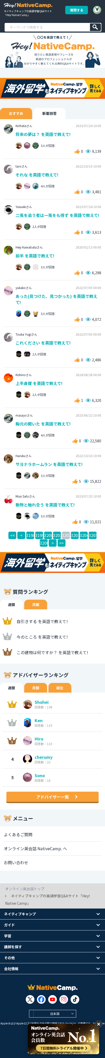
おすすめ (16, 113)
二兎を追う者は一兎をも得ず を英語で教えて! (57, 215)
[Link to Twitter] (30, 999)
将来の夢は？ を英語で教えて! (43, 134)
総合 (59, 687)
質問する (76, 10)
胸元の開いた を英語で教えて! (43, 424)
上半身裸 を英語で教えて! (39, 383)
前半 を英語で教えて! (35, 256)
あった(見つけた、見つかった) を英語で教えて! (56, 299)
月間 (35, 604)
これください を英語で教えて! (43, 343)
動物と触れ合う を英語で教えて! (45, 505)
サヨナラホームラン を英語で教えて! (49, 464)
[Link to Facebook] (41, 999)
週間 (11, 604)
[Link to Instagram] (63, 999)
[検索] (95, 27)
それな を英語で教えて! (37, 175)
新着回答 (49, 113)
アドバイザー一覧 (52, 797)
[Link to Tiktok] (75, 999)
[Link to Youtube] (52, 999)
